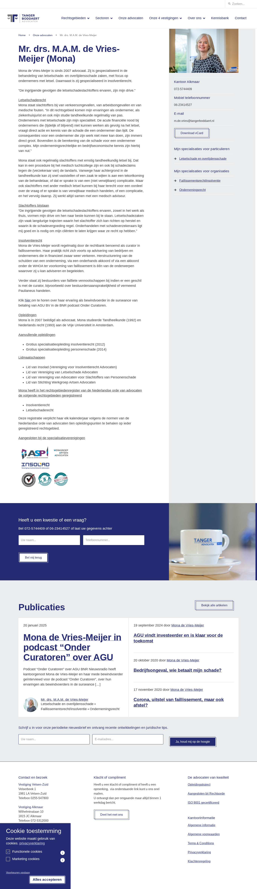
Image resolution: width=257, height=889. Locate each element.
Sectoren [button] (102, 18)
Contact (240, 18)
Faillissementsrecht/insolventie (200, 180)
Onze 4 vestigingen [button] (163, 18)
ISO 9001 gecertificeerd (203, 802)
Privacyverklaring (199, 852)
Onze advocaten (131, 18)
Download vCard (192, 133)
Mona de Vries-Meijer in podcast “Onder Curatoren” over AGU (72, 647)
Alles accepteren (47, 879)
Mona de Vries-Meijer (187, 625)
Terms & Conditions (201, 843)
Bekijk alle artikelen (214, 605)
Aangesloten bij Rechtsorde (206, 793)
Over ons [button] (194, 18)
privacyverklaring (32, 843)
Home (22, 35)
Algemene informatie (201, 825)
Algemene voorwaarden (204, 834)
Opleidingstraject (199, 784)
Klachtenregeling (199, 861)
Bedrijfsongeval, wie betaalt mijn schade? (178, 670)
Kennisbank (220, 18)
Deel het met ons (111, 814)
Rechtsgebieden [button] (73, 18)
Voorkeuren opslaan (18, 872)
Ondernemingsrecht (192, 189)
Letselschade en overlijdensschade (203, 158)
